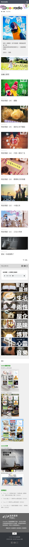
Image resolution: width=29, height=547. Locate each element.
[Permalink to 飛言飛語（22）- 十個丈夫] (14, 192)
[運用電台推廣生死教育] (12, 485)
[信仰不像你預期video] (12, 471)
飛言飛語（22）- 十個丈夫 (10, 205)
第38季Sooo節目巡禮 (6, 368)
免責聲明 (24, 528)
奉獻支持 (8, 528)
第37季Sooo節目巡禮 (6, 393)
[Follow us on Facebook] (22, 266)
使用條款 (19, 528)
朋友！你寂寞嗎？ (7, 254)
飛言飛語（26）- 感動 (9, 101)
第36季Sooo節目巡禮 (6, 418)
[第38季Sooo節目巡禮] (10, 391)
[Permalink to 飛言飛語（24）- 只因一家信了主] (14, 140)
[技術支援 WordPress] (11, 539)
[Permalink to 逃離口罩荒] (14, 63)
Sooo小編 (6, 498)
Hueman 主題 (20, 539)
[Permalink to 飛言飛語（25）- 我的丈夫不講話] (14, 114)
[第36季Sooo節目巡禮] (12, 441)
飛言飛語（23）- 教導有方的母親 (13, 179)
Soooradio (4, 2)
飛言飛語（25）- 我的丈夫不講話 (13, 127)
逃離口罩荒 (5, 74)
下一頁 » (25, 260)
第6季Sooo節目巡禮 (16, 498)
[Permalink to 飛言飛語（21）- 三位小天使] (14, 219)
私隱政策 (13, 528)
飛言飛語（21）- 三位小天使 (11, 232)
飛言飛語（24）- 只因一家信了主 (13, 153)
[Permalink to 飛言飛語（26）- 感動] (14, 87)
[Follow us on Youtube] (25, 266)
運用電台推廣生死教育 (6, 473)
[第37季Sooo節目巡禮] (10, 416)
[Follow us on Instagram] (27, 266)
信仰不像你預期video (6, 448)
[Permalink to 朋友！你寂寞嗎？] (14, 243)
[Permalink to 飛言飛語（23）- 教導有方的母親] (14, 166)
